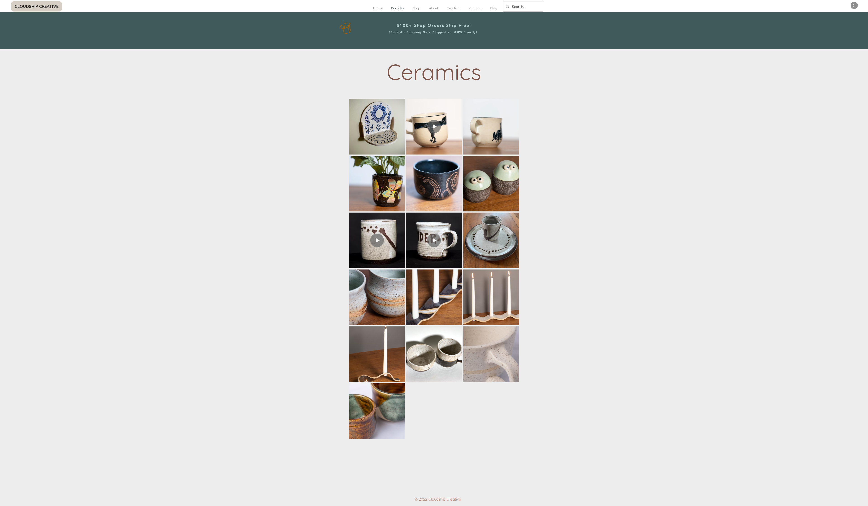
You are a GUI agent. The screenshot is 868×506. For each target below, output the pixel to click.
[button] (854, 5)
